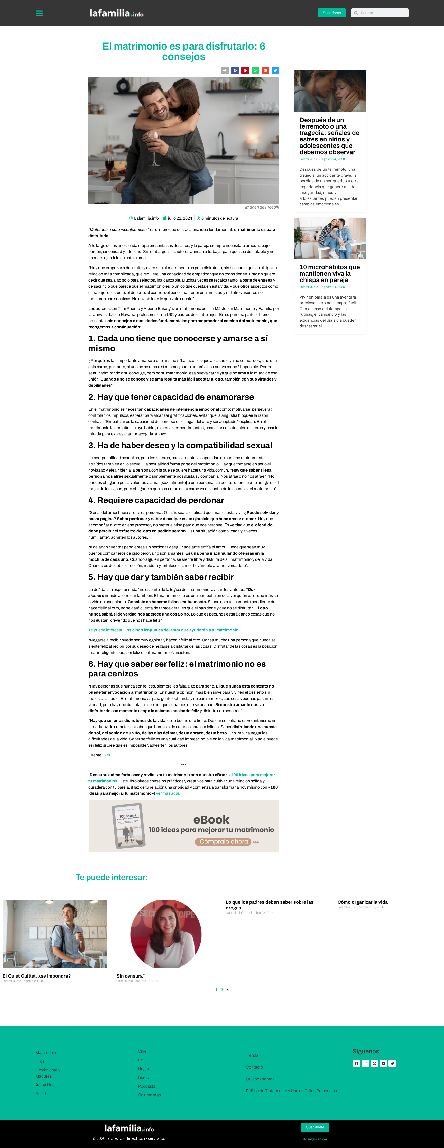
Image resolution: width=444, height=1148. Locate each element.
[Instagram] (365, 1063)
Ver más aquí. (168, 793)
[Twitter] (392, 1063)
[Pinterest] (374, 1063)
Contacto (254, 1067)
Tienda (252, 1055)
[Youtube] (383, 1063)
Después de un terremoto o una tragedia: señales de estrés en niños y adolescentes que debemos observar (329, 136)
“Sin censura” (129, 976)
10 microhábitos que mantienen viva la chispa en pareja (330, 273)
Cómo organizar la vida (363, 902)
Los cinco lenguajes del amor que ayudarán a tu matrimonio (181, 630)
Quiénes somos (260, 1079)
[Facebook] (356, 1063)
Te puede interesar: (106, 630)
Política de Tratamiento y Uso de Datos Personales (291, 1091)
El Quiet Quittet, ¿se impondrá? (37, 976)
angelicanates (317, 1139)
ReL (107, 755)
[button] (225, 70)
